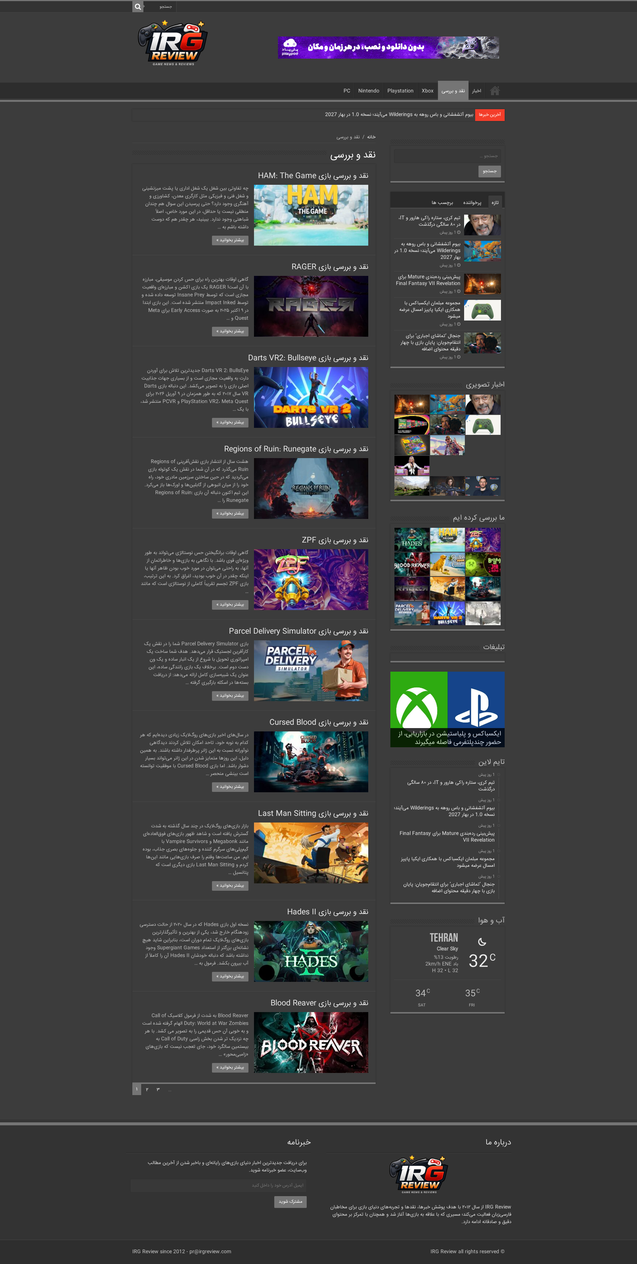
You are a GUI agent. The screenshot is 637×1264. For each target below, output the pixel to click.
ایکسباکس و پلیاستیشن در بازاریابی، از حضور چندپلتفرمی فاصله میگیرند (449, 738)
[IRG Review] (173, 43)
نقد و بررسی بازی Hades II (327, 912)
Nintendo (368, 91)
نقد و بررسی (453, 91)
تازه (495, 203)
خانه (495, 90)
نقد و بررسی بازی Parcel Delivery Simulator (298, 631)
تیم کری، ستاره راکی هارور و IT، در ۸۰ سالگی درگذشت (429, 221)
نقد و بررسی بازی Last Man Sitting (313, 814)
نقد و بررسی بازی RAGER (330, 267)
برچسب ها (442, 203)
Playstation (400, 91)
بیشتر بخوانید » (230, 240)
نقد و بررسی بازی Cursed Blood (318, 722)
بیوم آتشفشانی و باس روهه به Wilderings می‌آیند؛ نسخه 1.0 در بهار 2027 (399, 114)
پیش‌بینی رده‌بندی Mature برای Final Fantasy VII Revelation (428, 280)
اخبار (476, 91)
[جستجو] (137, 6)
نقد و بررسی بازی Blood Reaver (319, 1003)
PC (347, 91)
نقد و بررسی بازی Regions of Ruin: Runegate (296, 449)
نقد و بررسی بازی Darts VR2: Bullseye (308, 358)
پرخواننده (472, 203)
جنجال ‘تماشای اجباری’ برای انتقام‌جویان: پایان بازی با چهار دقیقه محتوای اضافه (430, 342)
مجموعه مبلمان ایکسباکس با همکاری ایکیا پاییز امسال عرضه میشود (429, 309)
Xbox (428, 91)
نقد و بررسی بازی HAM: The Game (313, 176)
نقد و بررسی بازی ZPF (335, 540)
